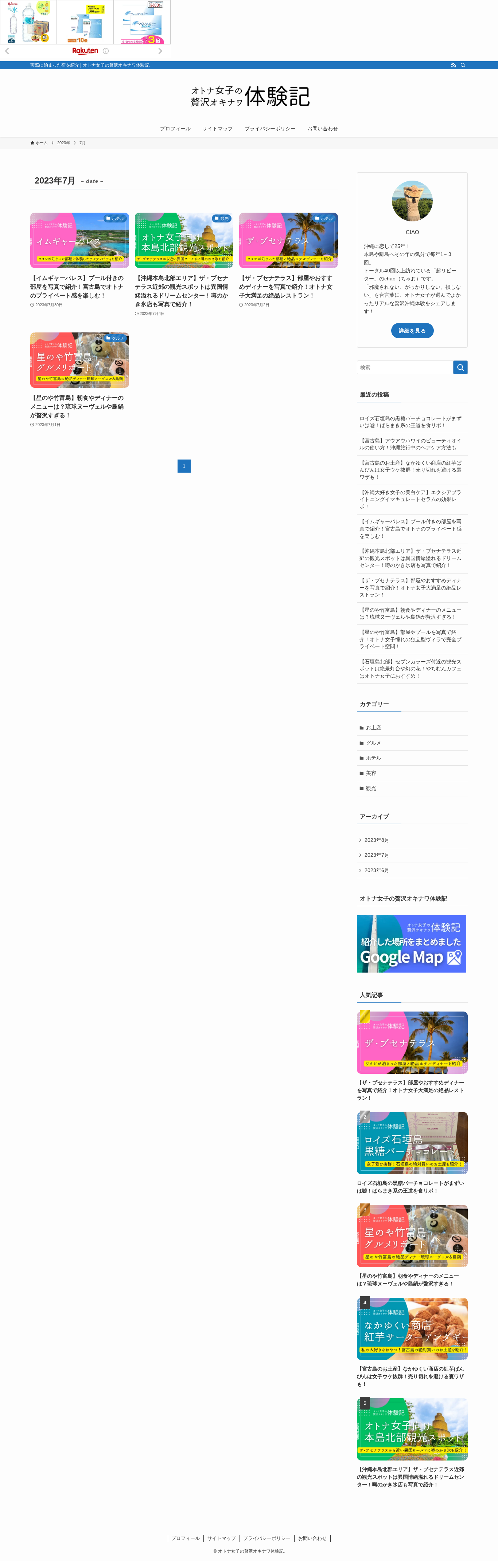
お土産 (373, 727)
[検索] (463, 65)
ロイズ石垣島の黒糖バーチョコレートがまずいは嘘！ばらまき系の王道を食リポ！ (410, 422)
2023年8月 (377, 840)
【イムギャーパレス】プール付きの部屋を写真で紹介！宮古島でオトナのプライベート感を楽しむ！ (410, 529)
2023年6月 (377, 870)
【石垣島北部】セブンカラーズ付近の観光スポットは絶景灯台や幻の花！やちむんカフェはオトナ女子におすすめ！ (410, 669)
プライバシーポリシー (267, 1538)
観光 (371, 788)
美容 (371, 773)
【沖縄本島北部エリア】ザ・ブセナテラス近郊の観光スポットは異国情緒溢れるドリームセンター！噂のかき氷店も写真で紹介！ (410, 558)
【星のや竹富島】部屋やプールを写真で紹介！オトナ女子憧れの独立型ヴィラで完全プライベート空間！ (410, 639)
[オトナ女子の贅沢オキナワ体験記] (249, 96)
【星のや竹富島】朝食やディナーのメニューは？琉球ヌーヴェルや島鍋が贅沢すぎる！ (410, 613)
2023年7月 (377, 855)
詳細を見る (412, 331)
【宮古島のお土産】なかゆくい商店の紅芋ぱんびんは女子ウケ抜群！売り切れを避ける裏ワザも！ (410, 470)
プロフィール (185, 1538)
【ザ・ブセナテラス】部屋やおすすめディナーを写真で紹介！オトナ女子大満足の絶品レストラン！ (410, 588)
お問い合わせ (312, 1538)
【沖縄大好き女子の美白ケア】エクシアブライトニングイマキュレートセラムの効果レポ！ (410, 499)
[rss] (453, 65)
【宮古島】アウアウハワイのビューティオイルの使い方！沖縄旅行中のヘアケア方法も (410, 444)
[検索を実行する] (460, 367)
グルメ (373, 743)
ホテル (373, 758)
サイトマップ (221, 1538)
